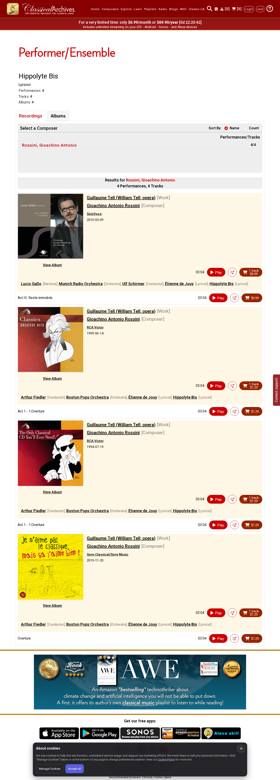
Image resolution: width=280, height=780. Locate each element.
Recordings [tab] (30, 116)
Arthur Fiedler (33, 397)
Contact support (276, 390)
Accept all (74, 768)
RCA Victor (95, 327)
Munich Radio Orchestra (81, 283)
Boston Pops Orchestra (87, 397)
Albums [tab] (58, 116)
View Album (52, 265)
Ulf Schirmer (133, 283)
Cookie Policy (166, 759)
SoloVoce (94, 214)
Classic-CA (197, 9)
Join (260, 9)
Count (254, 128)
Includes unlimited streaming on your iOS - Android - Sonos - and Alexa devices (140, 27)
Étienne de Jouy (179, 283)
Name (234, 128)
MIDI (183, 9)
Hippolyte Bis (222, 283)
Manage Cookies (49, 768)
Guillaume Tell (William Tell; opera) (121, 197)
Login (249, 9)
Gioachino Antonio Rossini (113, 205)
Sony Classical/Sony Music (107, 554)
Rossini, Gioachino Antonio (49, 145)
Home (95, 9)
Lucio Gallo (31, 283)
